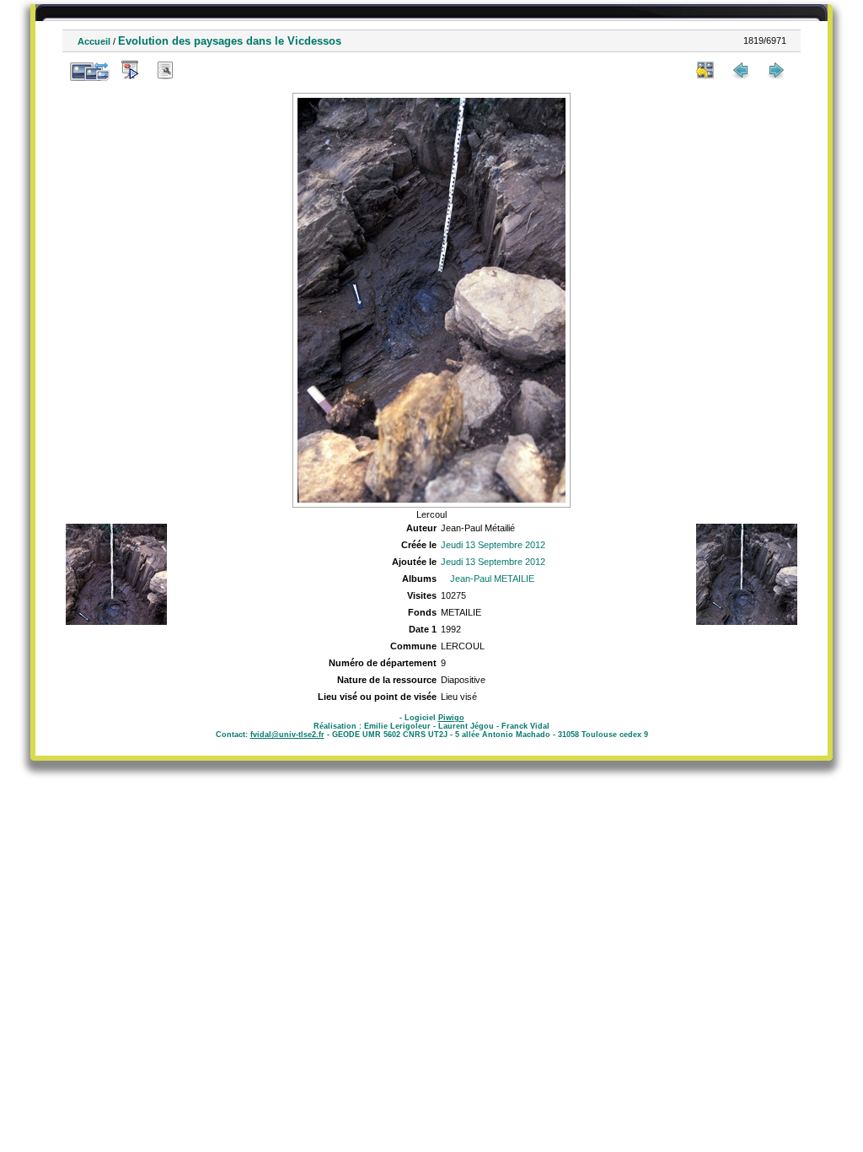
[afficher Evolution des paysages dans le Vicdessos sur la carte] (200, 70)
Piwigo (451, 717)
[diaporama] (129, 70)
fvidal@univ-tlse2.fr (287, 734)
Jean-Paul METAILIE (492, 578)
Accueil (94, 41)
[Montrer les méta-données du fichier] (165, 70)
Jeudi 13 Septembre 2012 (493, 545)
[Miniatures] (705, 70)
